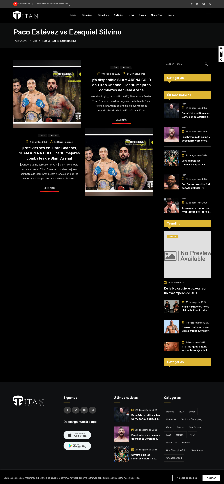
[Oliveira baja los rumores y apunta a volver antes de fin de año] (171, 158)
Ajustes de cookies (187, 478)
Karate (180, 427)
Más (169, 15)
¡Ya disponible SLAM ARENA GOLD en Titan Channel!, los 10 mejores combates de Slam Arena (121, 85)
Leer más (121, 120)
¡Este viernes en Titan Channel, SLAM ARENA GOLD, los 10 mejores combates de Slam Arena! (49, 153)
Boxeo (142, 15)
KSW (168, 435)
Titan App (87, 15)
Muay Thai (156, 15)
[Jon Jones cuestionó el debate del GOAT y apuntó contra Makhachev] (171, 181)
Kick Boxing (195, 427)
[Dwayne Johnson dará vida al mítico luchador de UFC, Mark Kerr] (171, 326)
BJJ (181, 411)
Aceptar (211, 478)
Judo (169, 427)
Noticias (118, 15)
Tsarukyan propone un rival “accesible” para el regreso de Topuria (196, 212)
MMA (131, 15)
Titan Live (103, 15)
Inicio (73, 15)
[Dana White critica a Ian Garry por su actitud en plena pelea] (171, 110)
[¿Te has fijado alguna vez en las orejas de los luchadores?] (171, 346)
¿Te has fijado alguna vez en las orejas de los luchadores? (196, 350)
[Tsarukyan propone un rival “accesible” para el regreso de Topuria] (171, 205)
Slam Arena (197, 450)
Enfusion (171, 419)
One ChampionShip (176, 450)
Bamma (170, 411)
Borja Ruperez (137, 74)
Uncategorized (174, 458)
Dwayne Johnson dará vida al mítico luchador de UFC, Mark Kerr (195, 331)
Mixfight (180, 435)
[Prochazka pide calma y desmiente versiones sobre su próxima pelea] (171, 134)
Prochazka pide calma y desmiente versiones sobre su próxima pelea (68, 4)
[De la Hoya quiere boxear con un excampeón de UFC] (187, 254)
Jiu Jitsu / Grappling (191, 419)
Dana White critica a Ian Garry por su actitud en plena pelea (196, 117)
